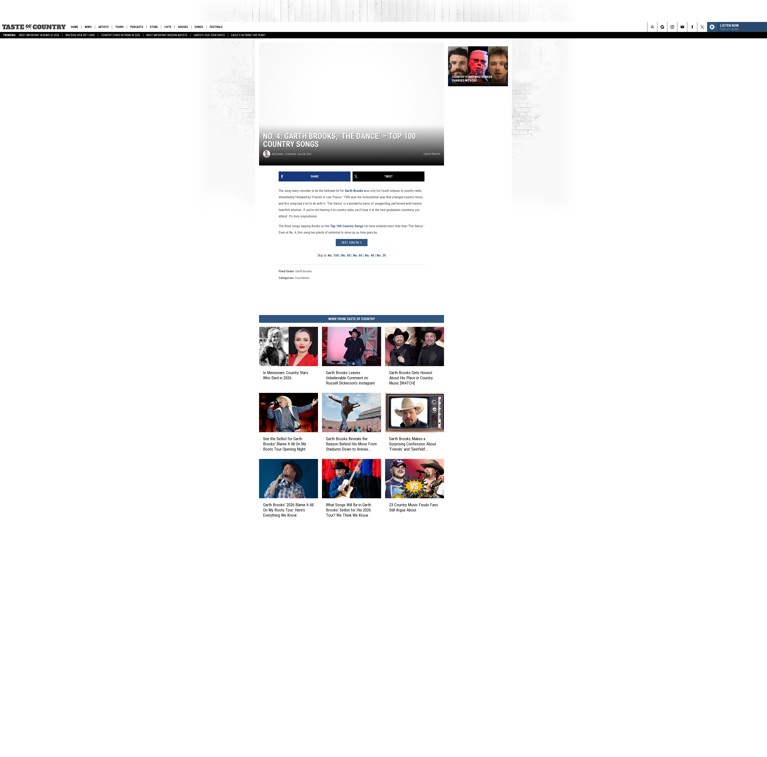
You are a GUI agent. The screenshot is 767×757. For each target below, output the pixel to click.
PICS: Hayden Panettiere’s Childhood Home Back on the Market (473, 78)
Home (74, 27)
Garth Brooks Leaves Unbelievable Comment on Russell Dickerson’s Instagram (350, 377)
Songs (199, 27)
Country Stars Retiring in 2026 (120, 35)
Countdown (302, 277)
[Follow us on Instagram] (672, 27)
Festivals (216, 27)
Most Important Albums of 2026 (39, 35)
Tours (119, 27)
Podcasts (136, 27)
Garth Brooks (354, 191)
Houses (183, 27)
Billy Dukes (277, 154)
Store (154, 27)
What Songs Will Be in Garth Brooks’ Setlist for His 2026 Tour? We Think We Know (348, 510)
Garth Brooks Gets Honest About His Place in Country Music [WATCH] (411, 377)
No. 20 (381, 255)
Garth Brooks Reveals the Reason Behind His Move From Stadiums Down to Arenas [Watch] (351, 444)
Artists (103, 27)
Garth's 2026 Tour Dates (209, 35)
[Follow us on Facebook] (692, 27)
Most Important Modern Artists (167, 35)
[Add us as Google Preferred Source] (662, 27)
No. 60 (357, 255)
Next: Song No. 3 (352, 242)
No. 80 (346, 255)
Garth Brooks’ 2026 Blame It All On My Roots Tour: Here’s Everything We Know (288, 510)
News (88, 27)
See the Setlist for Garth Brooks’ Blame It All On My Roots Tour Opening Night (284, 444)
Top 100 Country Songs (346, 226)
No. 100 (333, 255)
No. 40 (369, 255)
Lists (167, 27)
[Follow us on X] (702, 27)
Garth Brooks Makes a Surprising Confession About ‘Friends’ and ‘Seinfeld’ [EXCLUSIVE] (412, 444)
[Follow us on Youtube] (682, 27)
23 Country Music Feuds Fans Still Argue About (413, 507)
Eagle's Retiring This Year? (248, 35)
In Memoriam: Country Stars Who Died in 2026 (285, 375)
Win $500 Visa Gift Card (80, 35)
